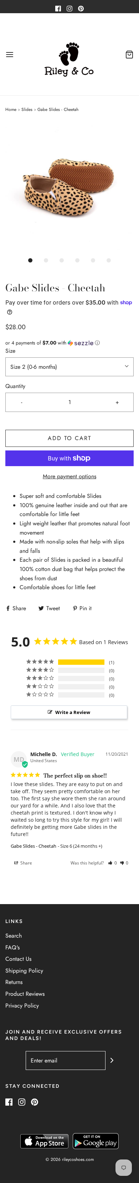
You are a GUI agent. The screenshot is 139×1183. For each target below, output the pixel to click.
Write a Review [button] (72, 712)
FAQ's (12, 947)
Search (13, 936)
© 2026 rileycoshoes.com (70, 1159)
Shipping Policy (24, 971)
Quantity (15, 386)
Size (10, 351)
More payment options (69, 476)
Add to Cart (69, 438)
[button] (69, 188)
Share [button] (25, 863)
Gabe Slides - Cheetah (33, 846)
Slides (26, 109)
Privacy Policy (22, 1005)
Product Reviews (25, 994)
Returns (13, 982)
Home (10, 109)
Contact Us (18, 959)
